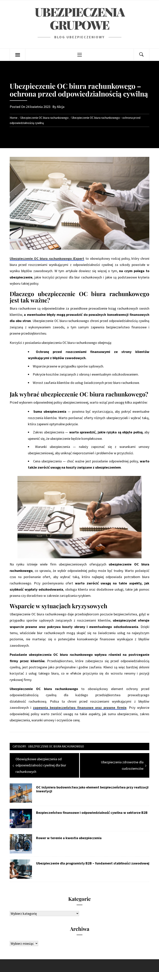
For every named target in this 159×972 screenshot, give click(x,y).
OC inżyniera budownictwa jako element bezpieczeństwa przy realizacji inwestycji (92, 789)
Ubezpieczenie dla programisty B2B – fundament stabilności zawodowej (92, 863)
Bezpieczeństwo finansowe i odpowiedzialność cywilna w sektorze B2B (92, 813)
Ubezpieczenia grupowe (79, 18)
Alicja (60, 106)
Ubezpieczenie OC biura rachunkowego (56, 746)
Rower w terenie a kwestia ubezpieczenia (69, 838)
